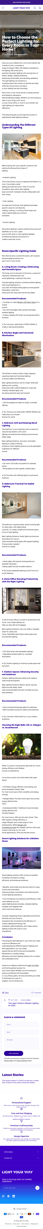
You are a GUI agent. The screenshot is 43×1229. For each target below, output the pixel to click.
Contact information (21, 1226)
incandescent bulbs (9, 827)
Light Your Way (33, 965)
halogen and (21, 825)
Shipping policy (34, 1223)
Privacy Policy (8, 1060)
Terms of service (25, 1223)
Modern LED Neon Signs (26, 302)
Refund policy (8, 1223)
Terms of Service (22, 1060)
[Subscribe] (37, 1188)
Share (7, 992)
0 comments (37, 992)
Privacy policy (16, 1223)
